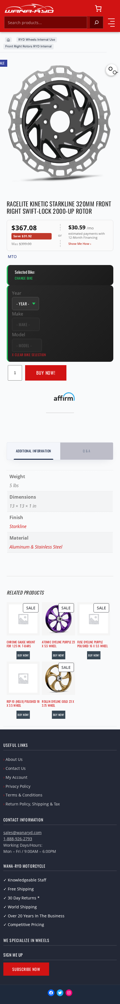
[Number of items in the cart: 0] (98, 8)
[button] (111, 69)
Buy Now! (46, 372)
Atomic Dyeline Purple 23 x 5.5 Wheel (58, 644)
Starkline (18, 526)
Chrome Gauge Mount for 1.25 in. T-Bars (21, 644)
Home (8, 39)
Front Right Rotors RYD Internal (28, 46)
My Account (16, 777)
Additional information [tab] (33, 450)
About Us (14, 759)
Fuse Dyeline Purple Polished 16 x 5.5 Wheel (92, 644)
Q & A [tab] (86, 450)
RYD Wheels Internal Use (36, 40)
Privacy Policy (18, 786)
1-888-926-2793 (17, 838)
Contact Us (16, 768)
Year (16, 293)
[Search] (96, 22)
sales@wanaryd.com (22, 832)
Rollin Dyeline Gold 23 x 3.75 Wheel (58, 703)
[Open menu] (111, 22)
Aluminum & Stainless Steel (35, 547)
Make (17, 314)
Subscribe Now (26, 969)
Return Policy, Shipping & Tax (33, 804)
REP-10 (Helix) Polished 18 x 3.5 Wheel (23, 703)
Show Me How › (79, 243)
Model (18, 334)
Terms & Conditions (24, 795)
